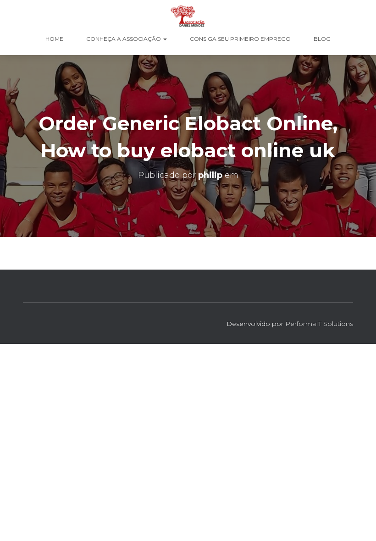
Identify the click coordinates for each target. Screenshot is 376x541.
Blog (322, 38)
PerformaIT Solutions (319, 324)
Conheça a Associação (124, 38)
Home (54, 38)
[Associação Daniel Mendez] (187, 16)
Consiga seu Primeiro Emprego (240, 38)
